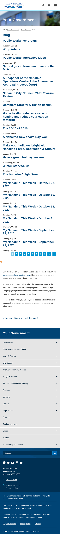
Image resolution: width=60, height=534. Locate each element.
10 (49, 254)
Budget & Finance (10, 377)
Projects (6, 417)
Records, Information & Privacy (15, 383)
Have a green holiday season (23, 157)
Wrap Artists (11, 49)
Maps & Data (8, 411)
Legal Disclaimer (9, 524)
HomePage (4, 29)
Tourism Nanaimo (10, 424)
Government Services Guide (14, 349)
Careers (6, 404)
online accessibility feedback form (16, 275)
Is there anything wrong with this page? (20, 318)
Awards (6, 438)
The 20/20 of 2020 (15, 128)
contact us (7, 508)
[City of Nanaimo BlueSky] (22, 462)
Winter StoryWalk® (16, 165)
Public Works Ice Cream (20, 40)
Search (49, 5)
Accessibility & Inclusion (13, 444)
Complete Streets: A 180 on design (27, 104)
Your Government (13, 30)
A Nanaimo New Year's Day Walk (25, 136)
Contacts (6, 397)
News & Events (26, 30)
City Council (8, 363)
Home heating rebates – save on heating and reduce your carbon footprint (25, 116)
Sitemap (38, 524)
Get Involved (8, 343)
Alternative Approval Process (14, 370)
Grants (5, 431)
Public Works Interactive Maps (24, 57)
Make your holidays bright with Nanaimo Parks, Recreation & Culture (29, 147)
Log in (43, 5)
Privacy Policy (25, 524)
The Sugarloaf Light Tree (20, 174)
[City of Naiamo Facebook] (4, 462)
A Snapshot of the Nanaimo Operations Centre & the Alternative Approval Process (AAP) (28, 81)
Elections (6, 390)
